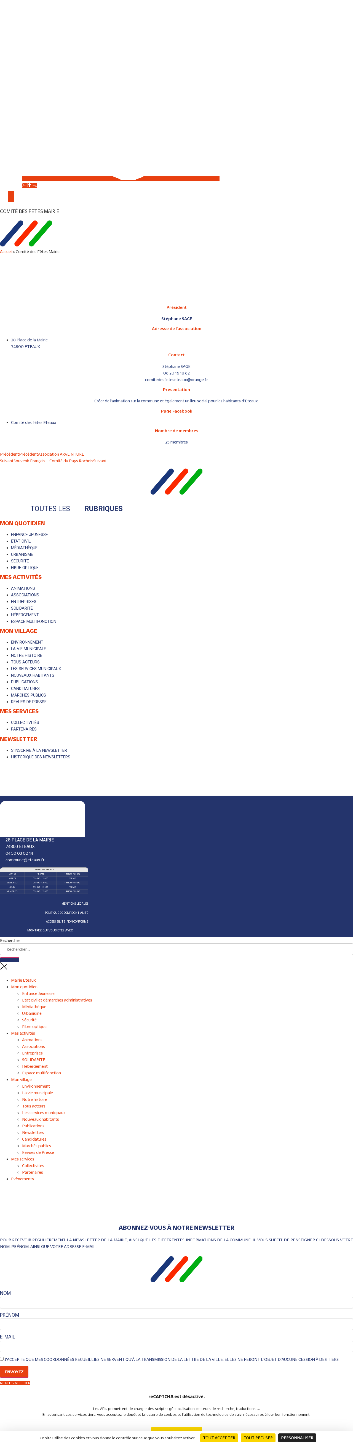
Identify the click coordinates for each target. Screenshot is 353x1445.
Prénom (9, 1315)
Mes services (19, 711)
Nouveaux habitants (40, 1119)
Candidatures (34, 1139)
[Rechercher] (9, 959)
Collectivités (33, 1165)
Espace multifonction (41, 1073)
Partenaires (32, 1172)
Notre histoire (34, 1099)
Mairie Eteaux (23, 980)
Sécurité (29, 1020)
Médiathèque (34, 1006)
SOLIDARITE (33, 1059)
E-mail (7, 1337)
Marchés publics (36, 1145)
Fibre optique (34, 1026)
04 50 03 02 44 (19, 853)
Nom (5, 1293)
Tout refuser (258, 1437)
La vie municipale (37, 1092)
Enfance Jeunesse (38, 993)
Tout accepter (219, 1437)
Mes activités (21, 576)
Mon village (18, 630)
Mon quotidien (22, 523)
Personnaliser (297, 1437)
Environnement (36, 1086)
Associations (33, 1046)
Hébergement (35, 1066)
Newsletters (33, 1132)
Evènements (22, 1178)
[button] (176, 211)
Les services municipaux (44, 1112)
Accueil (6, 251)
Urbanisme (32, 1013)
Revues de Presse (38, 1152)
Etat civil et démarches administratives (57, 1000)
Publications (33, 1125)
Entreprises (32, 1053)
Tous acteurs (34, 1106)
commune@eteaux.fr (25, 859)
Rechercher (10, 940)
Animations (32, 1039)
